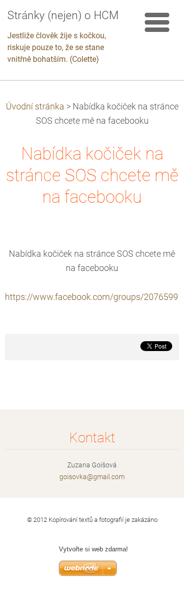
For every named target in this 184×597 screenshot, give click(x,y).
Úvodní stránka (35, 106)
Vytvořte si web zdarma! (93, 549)
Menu (157, 22)
